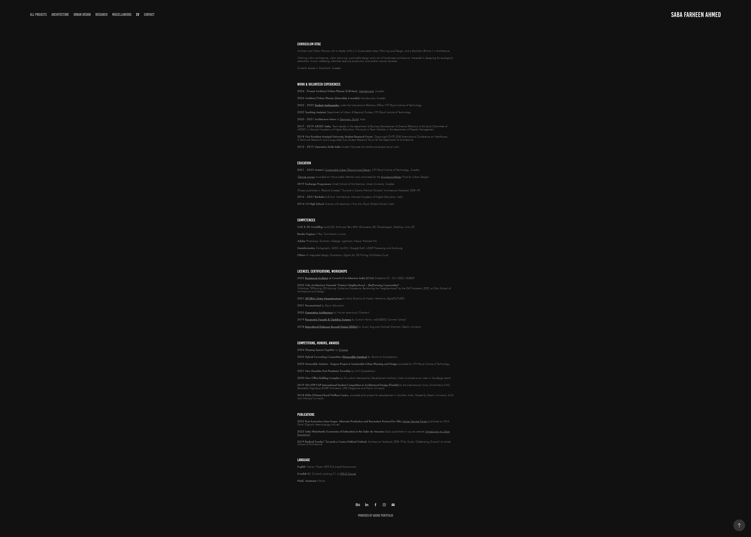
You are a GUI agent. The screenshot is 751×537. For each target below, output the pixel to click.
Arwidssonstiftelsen (391, 177)
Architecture (60, 15)
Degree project (306, 177)
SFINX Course (348, 473)
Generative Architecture (319, 312)
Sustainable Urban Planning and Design (348, 170)
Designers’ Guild (349, 119)
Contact (149, 15)
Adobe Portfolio (383, 515)
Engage (343, 350)
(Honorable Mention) (354, 357)
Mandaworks (366, 91)
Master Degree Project (414, 421)
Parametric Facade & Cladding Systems (328, 319)
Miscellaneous (121, 15)
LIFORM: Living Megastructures (323, 298)
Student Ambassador (327, 105)
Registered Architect (316, 278)
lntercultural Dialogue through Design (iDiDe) (331, 326)
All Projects (38, 15)
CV (137, 15)
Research (101, 15)
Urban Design (82, 15)
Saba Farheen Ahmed (696, 14)
